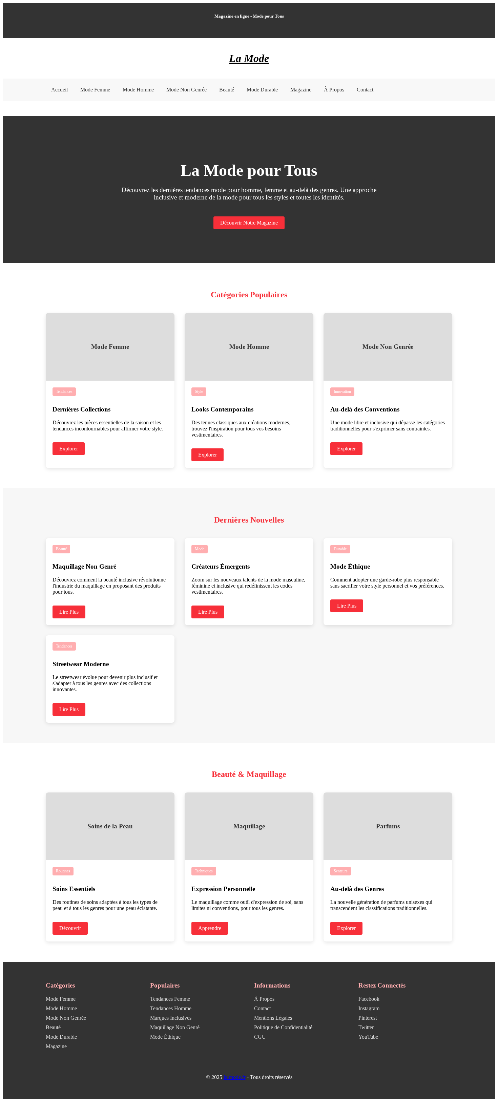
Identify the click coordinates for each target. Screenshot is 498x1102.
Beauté (226, 89)
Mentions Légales (273, 1018)
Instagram (368, 1008)
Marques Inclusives (170, 1018)
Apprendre (209, 928)
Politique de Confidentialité (283, 1027)
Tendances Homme (170, 1008)
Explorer (68, 448)
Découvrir (70, 928)
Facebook (368, 999)
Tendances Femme (170, 999)
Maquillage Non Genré (175, 1027)
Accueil (59, 89)
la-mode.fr (235, 1077)
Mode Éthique (165, 1037)
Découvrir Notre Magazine (249, 223)
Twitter (366, 1027)
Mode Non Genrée (186, 89)
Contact (365, 89)
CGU (260, 1037)
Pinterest (367, 1018)
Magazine (300, 89)
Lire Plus (69, 612)
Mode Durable (262, 89)
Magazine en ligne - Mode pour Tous (249, 16)
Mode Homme (138, 89)
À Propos (334, 89)
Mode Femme (95, 89)
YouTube (368, 1037)
